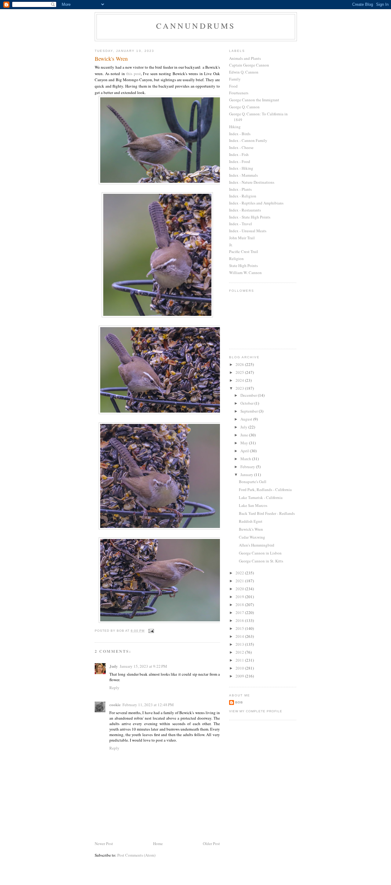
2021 (240, 580)
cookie (115, 704)
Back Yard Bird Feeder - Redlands (267, 513)
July (244, 427)
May (244, 443)
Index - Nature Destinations (251, 182)
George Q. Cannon (244, 107)
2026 (240, 364)
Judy (113, 666)
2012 (240, 652)
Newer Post (104, 843)
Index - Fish (239, 154)
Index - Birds (239, 133)
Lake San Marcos (253, 505)
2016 (240, 620)
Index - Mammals (243, 175)
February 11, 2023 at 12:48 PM (148, 704)
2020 (240, 588)
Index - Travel (240, 223)
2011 (240, 660)
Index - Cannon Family (248, 140)
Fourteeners (238, 93)
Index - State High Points (249, 217)
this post (133, 73)
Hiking (235, 126)
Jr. (230, 244)
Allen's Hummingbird (256, 545)
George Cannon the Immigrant (254, 100)
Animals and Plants (245, 58)
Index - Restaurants (245, 210)
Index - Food (239, 161)
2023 (240, 388)
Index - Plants (240, 189)
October (247, 403)
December (249, 395)
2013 (240, 644)
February (248, 466)
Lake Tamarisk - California (261, 497)
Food (233, 86)
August (246, 419)
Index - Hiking (241, 168)
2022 (240, 573)
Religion (236, 258)
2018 (240, 604)
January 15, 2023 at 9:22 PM (143, 666)
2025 (240, 372)
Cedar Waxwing (252, 537)
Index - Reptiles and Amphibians (256, 203)
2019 (240, 596)
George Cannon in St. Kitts (261, 561)
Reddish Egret (250, 521)
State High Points (243, 265)
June (244, 435)
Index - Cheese (241, 147)
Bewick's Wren (251, 529)
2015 (240, 628)
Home (158, 843)
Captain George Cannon (249, 65)
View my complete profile (255, 711)
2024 (240, 380)
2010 (240, 668)
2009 (240, 676)
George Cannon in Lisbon (260, 553)
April (245, 450)
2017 (240, 612)
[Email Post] (151, 630)
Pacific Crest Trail (243, 251)
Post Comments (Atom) (136, 855)
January (247, 474)
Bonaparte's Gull (252, 481)
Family (235, 79)
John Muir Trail (242, 237)
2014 (240, 636)
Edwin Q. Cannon (243, 72)
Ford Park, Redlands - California (265, 489)
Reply (114, 687)
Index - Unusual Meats (247, 230)
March (246, 458)
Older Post (211, 843)
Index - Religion (242, 196)
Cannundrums (195, 25)
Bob (239, 702)
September (249, 411)
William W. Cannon (245, 272)
